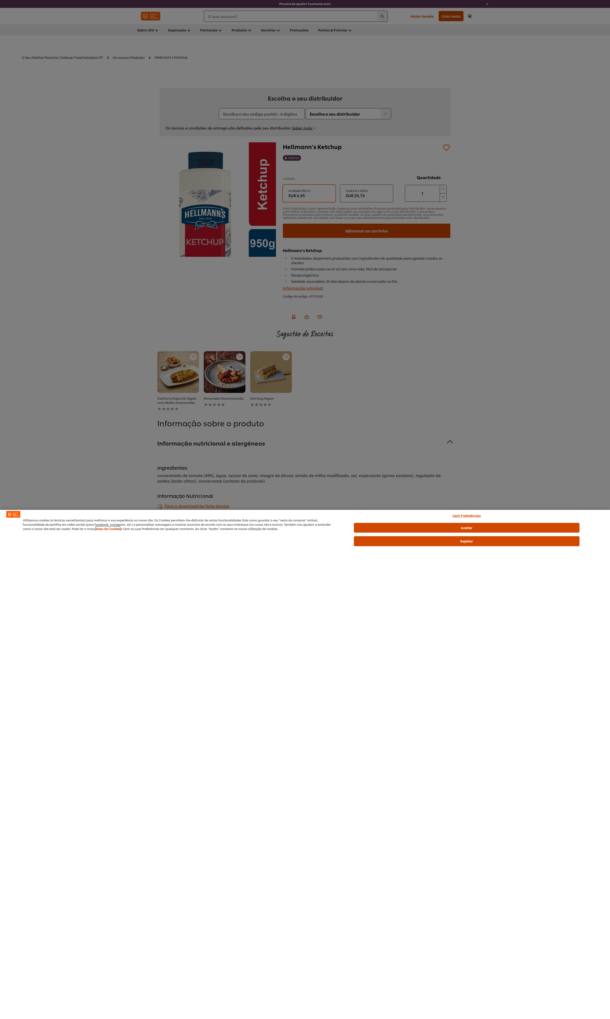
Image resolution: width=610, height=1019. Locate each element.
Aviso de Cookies (108, 529)
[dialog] (305, 764)
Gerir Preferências (466, 515)
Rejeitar (466, 541)
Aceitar (466, 527)
